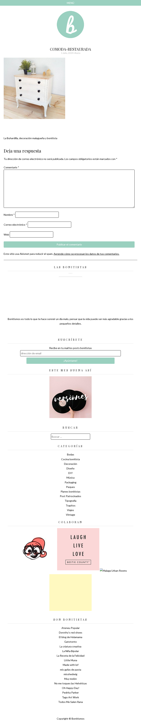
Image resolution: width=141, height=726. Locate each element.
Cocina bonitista (70, 459)
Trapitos (70, 505)
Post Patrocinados (70, 496)
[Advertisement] (70, 592)
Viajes (70, 510)
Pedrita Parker (70, 692)
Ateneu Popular (71, 627)
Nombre (9, 214)
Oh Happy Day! (70, 687)
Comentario (11, 167)
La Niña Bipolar (70, 651)
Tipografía (70, 500)
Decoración (70, 463)
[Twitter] (64, 332)
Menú (70, 2)
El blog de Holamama (70, 637)
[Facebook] (70, 332)
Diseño (70, 468)
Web (6, 234)
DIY (70, 473)
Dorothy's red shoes (70, 632)
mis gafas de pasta (70, 669)
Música (70, 477)
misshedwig (70, 674)
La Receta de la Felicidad (70, 655)
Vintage (70, 514)
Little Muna (70, 660)
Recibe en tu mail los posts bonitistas (70, 348)
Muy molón (70, 678)
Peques (70, 486)
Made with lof (70, 664)
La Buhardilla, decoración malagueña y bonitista (30, 138)
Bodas (70, 454)
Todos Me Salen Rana (70, 701)
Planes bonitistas (70, 491)
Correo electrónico (15, 224)
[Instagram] (83, 332)
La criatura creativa (70, 646)
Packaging (70, 482)
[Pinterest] (77, 332)
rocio (77, 53)
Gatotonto (70, 641)
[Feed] (58, 332)
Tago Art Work (70, 697)
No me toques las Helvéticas (70, 683)
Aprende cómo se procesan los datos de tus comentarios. (86, 253)
